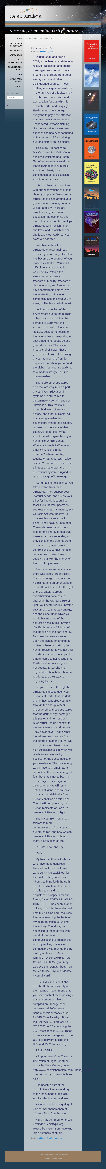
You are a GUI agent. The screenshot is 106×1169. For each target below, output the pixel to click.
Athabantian (16, 55)
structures (59, 1138)
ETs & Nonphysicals (15, 61)
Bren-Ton (50, 1138)
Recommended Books (15, 68)
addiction (42, 1138)
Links (19, 74)
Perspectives (15, 51)
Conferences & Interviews (15, 44)
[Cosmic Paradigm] (26, 17)
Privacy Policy (49, 1154)
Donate (18, 86)
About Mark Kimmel (16, 80)
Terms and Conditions (61, 1154)
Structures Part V (41, 48)
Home (19, 39)
